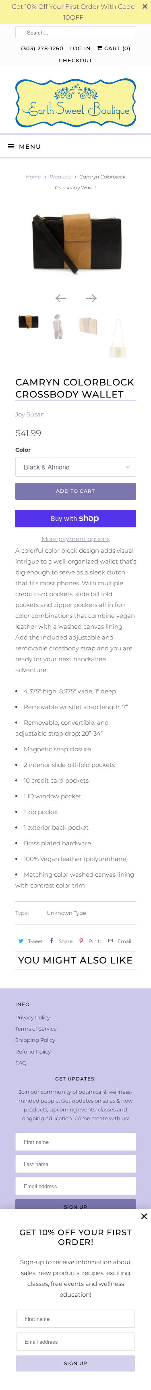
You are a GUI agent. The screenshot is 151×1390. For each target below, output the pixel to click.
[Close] (144, 1216)
